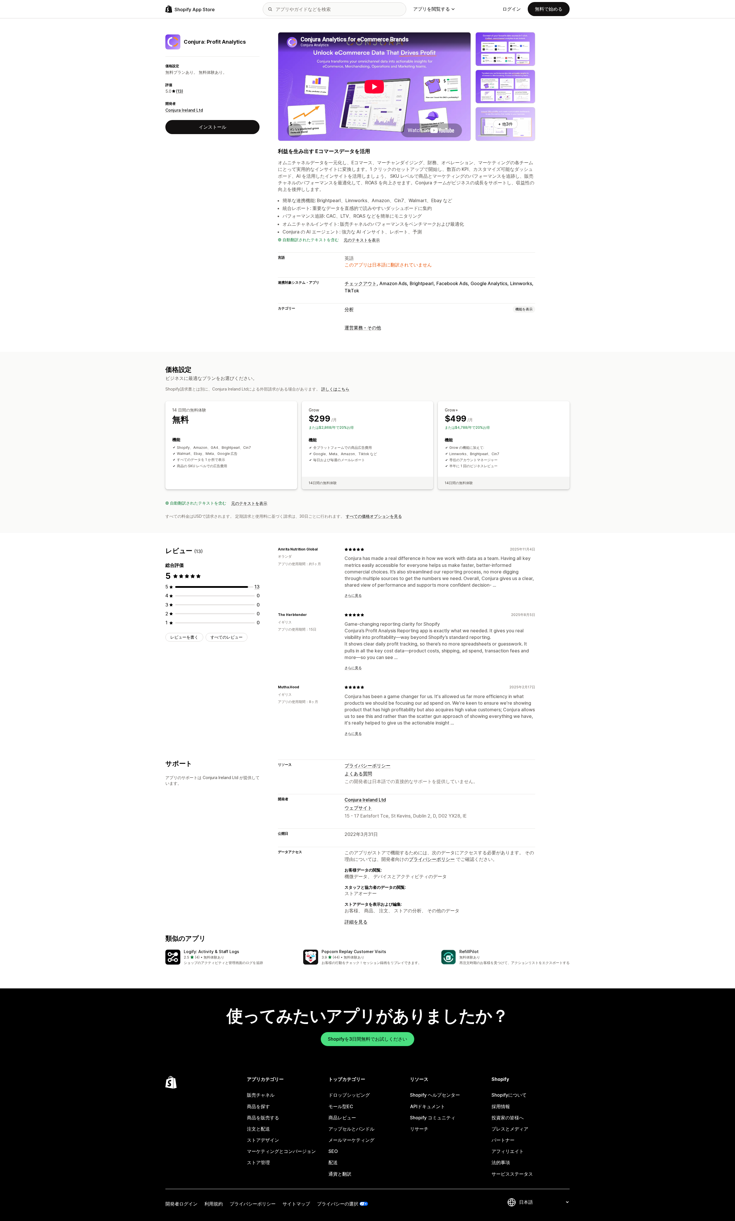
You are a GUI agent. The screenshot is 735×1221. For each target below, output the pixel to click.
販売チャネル (260, 1095)
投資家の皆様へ (508, 1117)
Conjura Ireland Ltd (184, 110)
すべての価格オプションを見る (374, 516)
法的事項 (501, 1162)
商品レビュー (342, 1117)
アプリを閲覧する (431, 9)
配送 (333, 1162)
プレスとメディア (510, 1129)
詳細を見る (356, 922)
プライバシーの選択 (337, 1204)
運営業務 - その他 (363, 328)
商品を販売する (263, 1117)
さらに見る (353, 595)
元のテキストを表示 (362, 239)
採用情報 (501, 1106)
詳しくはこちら (335, 389)
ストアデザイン (263, 1140)
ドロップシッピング (349, 1095)
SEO (333, 1151)
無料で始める (548, 9)
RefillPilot (469, 951)
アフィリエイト (508, 1151)
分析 (349, 309)
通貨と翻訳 (339, 1174)
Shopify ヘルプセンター (435, 1095)
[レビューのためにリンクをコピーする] (321, 549)
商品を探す (258, 1106)
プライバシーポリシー (367, 765)
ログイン (511, 9)
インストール (212, 127)
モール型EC (340, 1106)
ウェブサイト (358, 808)
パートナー (503, 1140)
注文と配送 (258, 1129)
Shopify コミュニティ (432, 1117)
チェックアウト (361, 283)
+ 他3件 (505, 123)
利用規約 (213, 1204)
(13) (179, 91)
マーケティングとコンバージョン (281, 1151)
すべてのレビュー (226, 637)
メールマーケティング (351, 1140)
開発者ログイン (181, 1204)
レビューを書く (184, 637)
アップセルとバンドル (351, 1129)
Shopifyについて (509, 1095)
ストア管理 (258, 1162)
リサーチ (419, 1129)
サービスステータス (512, 1174)
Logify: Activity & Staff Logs (211, 951)
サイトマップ (296, 1204)
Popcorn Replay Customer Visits (354, 951)
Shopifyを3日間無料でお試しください (367, 1039)
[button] (229, 957)
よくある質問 (358, 773)
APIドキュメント (427, 1106)
